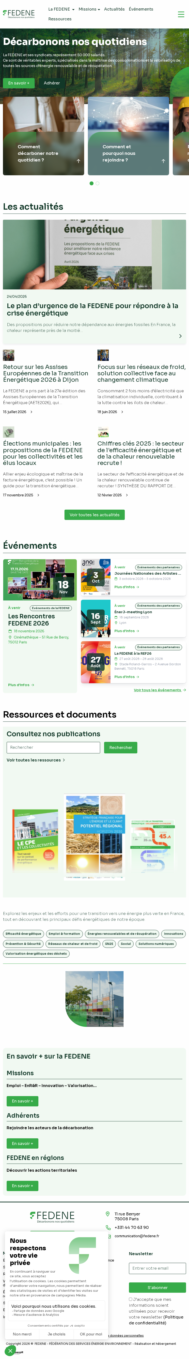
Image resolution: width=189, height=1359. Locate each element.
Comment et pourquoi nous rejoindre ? (119, 153)
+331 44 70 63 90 (132, 1227)
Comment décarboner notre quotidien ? (38, 153)
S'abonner (158, 1287)
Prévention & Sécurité (23, 944)
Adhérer (52, 83)
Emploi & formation (64, 934)
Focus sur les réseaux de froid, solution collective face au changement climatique (141, 373)
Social (126, 944)
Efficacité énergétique (23, 934)
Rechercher (120, 747)
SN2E (109, 944)
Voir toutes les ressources (34, 760)
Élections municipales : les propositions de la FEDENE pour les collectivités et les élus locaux (43, 453)
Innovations (173, 934)
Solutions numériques (156, 944)
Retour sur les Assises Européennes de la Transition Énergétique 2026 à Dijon (45, 373)
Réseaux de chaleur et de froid (72, 944)
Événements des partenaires (158, 567)
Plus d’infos (19, 685)
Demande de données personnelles (117, 1335)
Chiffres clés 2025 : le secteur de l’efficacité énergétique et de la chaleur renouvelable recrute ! (140, 453)
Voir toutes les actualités (95, 514)
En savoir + (19, 83)
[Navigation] (181, 14)
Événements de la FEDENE (51, 608)
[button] (92, 183)
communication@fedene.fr (137, 1236)
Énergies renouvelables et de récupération (122, 934)
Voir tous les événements (158, 690)
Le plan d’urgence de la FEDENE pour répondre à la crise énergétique (92, 309)
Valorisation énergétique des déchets (36, 953)
